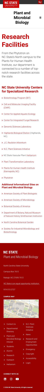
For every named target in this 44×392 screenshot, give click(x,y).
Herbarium (31, 155)
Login (28, 363)
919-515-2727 (9, 289)
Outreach (10, 360)
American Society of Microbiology (19, 200)
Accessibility (31, 358)
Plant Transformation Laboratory (19, 161)
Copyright (30, 354)
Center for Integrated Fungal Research (21, 120)
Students (10, 346)
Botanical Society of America (17, 206)
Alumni (9, 351)
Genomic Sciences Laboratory (17, 126)
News (28, 334)
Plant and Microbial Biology (22, 18)
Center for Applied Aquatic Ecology (19, 114)
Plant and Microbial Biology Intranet (14, 339)
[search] (40, 2)
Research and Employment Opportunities (31, 342)
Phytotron (8, 177)
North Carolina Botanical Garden (19, 222)
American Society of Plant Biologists (20, 193)
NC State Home (11, 4)
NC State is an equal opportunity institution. (22, 283)
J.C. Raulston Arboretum (15, 142)
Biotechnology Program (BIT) (17, 98)
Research (10, 355)
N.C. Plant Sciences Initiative (17, 149)
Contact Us (11, 324)
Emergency (30, 349)
